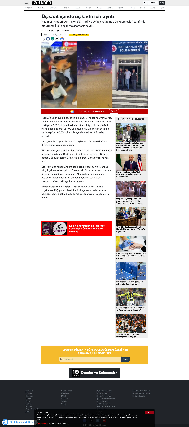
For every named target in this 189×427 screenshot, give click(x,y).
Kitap (132, 8)
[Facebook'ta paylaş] (48, 39)
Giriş (162, 3)
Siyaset (53, 8)
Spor (99, 8)
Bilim (153, 8)
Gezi (162, 8)
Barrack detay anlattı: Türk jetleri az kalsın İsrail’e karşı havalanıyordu (128, 174)
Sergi (63, 404)
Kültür (88, 8)
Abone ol (153, 3)
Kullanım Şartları (104, 393)
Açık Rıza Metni (103, 401)
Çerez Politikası (42, 423)
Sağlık (109, 8)
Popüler (121, 8)
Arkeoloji (65, 393)
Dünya (77, 8)
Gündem (28, 8)
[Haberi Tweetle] (43, 39)
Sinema (64, 399)
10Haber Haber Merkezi (58, 31)
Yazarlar (41, 8)
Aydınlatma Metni (104, 391)
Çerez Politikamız (104, 396)
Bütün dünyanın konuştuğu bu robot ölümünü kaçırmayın (129, 283)
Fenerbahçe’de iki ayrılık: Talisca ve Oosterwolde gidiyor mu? (130, 309)
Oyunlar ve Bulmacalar (98, 373)
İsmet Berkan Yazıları (141, 391)
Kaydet (126, 359)
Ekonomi (65, 8)
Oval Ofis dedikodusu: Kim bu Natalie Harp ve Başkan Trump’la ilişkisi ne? (130, 229)
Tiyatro (64, 401)
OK (149, 412)
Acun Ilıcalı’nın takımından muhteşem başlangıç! (128, 336)
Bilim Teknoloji (32, 409)
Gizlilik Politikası (103, 404)
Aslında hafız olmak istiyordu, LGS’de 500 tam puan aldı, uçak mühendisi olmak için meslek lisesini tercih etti (130, 146)
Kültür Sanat (66, 391)
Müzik (63, 396)
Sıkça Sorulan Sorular (106, 407)
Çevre (142, 8)
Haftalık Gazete (138, 396)
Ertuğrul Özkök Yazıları (141, 393)
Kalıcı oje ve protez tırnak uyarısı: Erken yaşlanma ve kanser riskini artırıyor (131, 256)
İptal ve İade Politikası (106, 399)
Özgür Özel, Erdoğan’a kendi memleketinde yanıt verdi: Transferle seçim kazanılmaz (129, 201)
